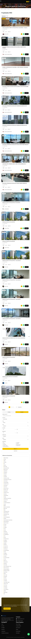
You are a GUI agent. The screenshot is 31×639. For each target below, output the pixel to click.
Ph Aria (5, 528)
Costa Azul (5, 473)
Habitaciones (4, 434)
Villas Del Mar (5, 592)
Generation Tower (6, 492)
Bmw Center (5, 466)
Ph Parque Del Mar (6, 550)
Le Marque (5, 501)
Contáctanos (3, 631)
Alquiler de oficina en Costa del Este (8, 357)
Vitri (4, 593)
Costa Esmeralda (6, 482)
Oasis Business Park (6, 511)
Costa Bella (5, 476)
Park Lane (5, 515)
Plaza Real (5, 563)
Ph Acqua (5, 524)
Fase (3, 424)
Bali (4, 463)
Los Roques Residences (7, 502)
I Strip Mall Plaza (6, 495)
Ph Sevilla (5, 556)
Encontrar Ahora (6, 608)
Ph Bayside (5, 531)
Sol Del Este (5, 576)
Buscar (15, 448)
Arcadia (5, 459)
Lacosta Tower (6, 499)
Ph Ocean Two (6, 547)
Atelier (4, 460)
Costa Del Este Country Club (7, 479)
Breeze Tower (6, 469)
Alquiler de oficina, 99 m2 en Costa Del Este (10, 376)
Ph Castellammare (6, 534)
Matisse (5, 505)
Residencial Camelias (6, 570)
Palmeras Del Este (6, 512)
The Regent (5, 580)
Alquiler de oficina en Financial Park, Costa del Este (11, 202)
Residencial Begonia (6, 569)
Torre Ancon (5, 586)
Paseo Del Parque (6, 521)
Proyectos (3, 629)
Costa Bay (5, 475)
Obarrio (17, 629)
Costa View (5, 486)
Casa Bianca (5, 472)
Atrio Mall (5, 462)
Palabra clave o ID (4, 414)
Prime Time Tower (6, 567)
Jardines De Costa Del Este (7, 498)
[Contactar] (21, 34)
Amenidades (4, 441)
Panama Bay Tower (6, 514)
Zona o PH (3, 417)
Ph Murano (5, 544)
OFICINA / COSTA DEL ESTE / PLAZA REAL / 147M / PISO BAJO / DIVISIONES (15, 67)
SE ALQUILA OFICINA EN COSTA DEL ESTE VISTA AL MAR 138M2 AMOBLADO (15, 144)
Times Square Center (6, 582)
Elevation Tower (6, 489)
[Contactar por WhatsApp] (28, 634)
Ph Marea (5, 543)
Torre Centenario (6, 589)
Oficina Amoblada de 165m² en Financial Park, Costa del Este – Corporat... (15, 27)
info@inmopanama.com (20, 618)
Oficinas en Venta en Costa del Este (8, 241)
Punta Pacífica (18, 631)
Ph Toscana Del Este (6, 557)
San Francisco (18, 627)
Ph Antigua (5, 527)
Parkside (5, 518)
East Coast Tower (6, 488)
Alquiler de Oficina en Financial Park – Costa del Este (11, 260)
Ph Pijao (5, 551)
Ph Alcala (5, 525)
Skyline (5, 573)
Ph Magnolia (5, 541)
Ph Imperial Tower (6, 538)
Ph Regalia (5, 553)
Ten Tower (5, 579)
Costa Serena (5, 485)
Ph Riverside (5, 554)
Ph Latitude (5, 540)
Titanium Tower (6, 583)
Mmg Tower (5, 508)
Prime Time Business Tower (7, 566)
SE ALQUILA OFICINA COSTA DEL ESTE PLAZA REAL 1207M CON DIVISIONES (15, 86)
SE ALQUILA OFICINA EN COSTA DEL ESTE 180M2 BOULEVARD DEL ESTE (14, 125)
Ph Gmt (5, 537)
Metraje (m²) (4, 431)
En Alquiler (3, 627)
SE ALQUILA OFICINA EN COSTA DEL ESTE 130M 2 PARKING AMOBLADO (14, 183)
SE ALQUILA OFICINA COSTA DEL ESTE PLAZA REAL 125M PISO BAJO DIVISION (14, 47)
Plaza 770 (5, 560)
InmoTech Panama (20, 620)
